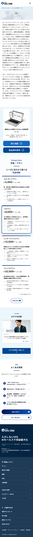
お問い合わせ (6, 524)
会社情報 (4, 530)
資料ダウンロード (7, 511)
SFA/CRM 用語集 (15, 8)
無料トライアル (6, 520)
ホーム (4, 466)
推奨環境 (28, 530)
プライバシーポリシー (13, 530)
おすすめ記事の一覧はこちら (16, 351)
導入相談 (4, 516)
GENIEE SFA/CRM (5, 8)
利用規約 (22, 530)
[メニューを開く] (30, 3)
